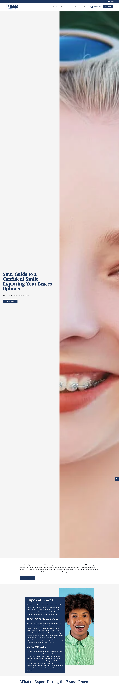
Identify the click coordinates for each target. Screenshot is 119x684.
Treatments (59, 7)
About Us (51, 7)
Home (4, 295)
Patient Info (77, 7)
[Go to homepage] (11, 7)
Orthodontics (68, 7)
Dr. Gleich (55, 609)
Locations (84, 7)
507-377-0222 (97, 7)
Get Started (10, 301)
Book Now (108, 7)
